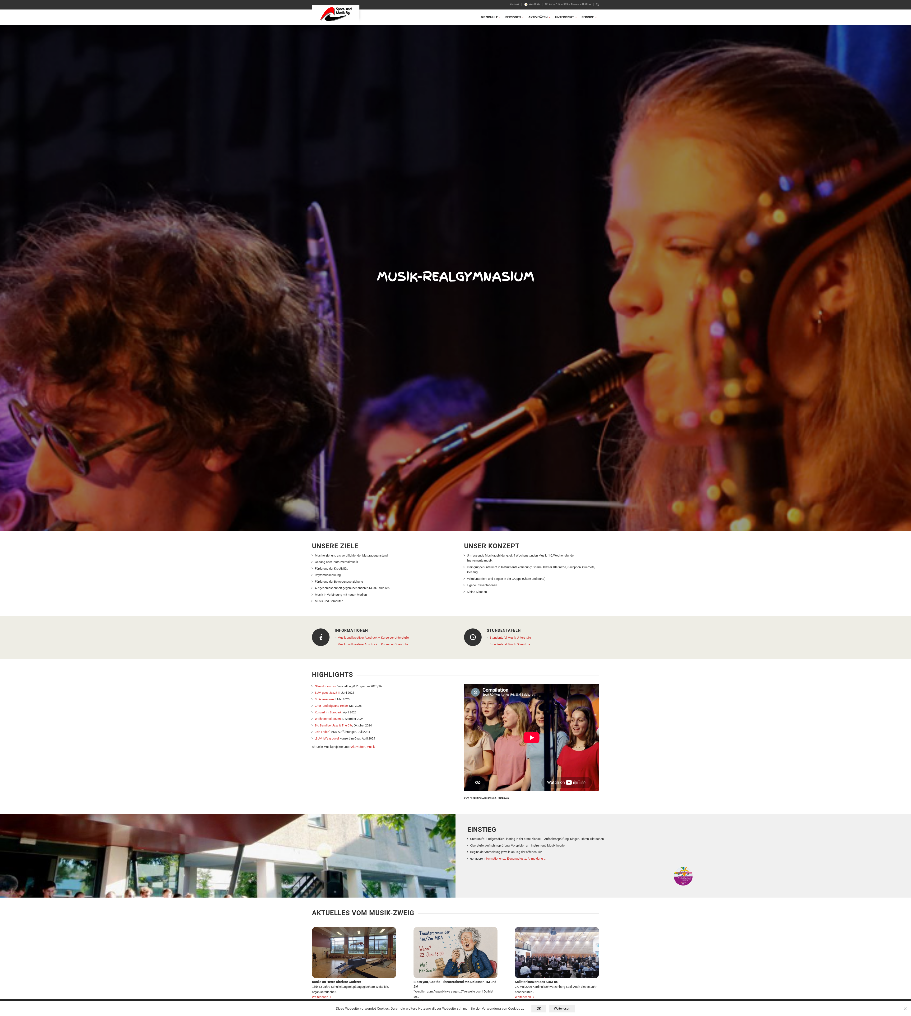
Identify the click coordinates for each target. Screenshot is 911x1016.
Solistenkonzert (325, 699)
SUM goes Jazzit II (327, 692)
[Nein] (905, 1008)
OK (539, 1008)
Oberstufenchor (325, 686)
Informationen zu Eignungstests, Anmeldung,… (514, 858)
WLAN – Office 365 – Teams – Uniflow (568, 4)
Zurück (319, 956)
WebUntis (534, 4)
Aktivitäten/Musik (363, 747)
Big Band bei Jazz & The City (333, 725)
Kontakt (514, 4)
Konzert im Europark (328, 712)
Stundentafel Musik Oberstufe (510, 644)
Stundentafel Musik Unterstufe (510, 637)
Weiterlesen (320, 997)
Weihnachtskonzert (328, 719)
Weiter (592, 956)
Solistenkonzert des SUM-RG (536, 982)
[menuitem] (514, 4)
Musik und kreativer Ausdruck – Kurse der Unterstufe (373, 637)
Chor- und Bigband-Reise (331, 705)
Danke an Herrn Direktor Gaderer (336, 982)
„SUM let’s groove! (327, 738)
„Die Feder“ (322, 732)
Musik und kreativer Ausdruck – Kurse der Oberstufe (373, 644)
